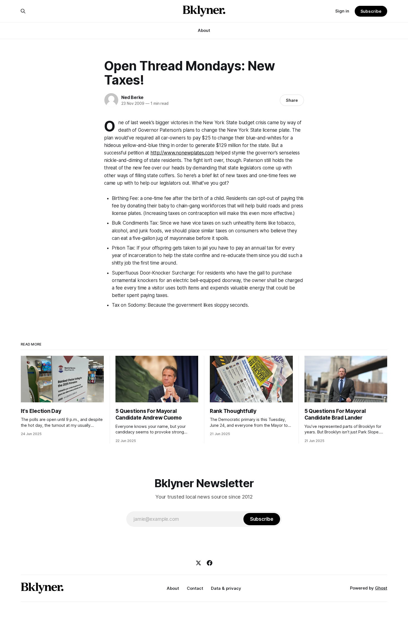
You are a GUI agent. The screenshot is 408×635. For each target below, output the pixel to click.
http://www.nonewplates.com (182, 153)
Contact (195, 588)
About (204, 30)
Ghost (381, 588)
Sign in (342, 11)
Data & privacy (226, 588)
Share (292, 100)
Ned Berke (132, 97)
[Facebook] (209, 563)
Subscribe (371, 11)
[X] (198, 563)
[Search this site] (23, 11)
